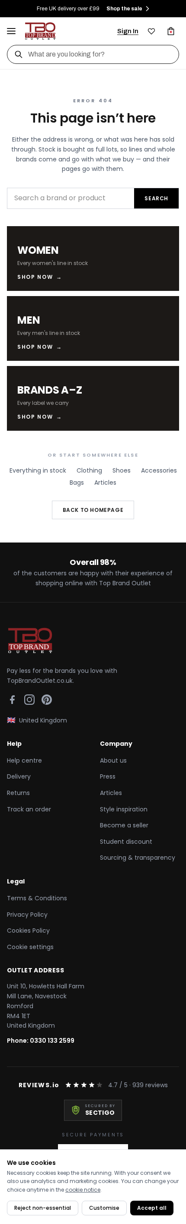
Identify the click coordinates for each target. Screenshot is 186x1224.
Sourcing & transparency (137, 857)
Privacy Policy (27, 914)
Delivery (19, 776)
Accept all (152, 1207)
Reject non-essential (42, 1207)
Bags (77, 482)
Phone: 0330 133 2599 (40, 1040)
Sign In (127, 31)
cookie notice (82, 1189)
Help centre (24, 760)
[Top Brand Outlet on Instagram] (29, 699)
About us (113, 760)
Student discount (126, 841)
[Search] (18, 54)
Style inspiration (124, 809)
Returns (18, 793)
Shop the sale (124, 9)
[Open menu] (11, 31)
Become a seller (124, 825)
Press (107, 776)
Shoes (121, 470)
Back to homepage (93, 510)
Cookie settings (30, 947)
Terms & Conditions (37, 898)
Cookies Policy (28, 930)
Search (156, 198)
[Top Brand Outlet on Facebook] (12, 699)
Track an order (29, 809)
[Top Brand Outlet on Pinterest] (47, 699)
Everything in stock (38, 470)
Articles (105, 482)
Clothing (89, 470)
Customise (104, 1207)
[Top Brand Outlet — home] (40, 31)
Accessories (159, 470)
